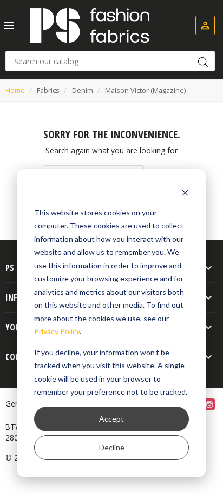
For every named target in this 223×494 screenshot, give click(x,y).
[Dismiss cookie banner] (185, 192)
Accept (111, 418)
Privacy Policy (57, 331)
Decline (111, 447)
